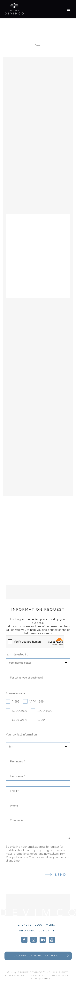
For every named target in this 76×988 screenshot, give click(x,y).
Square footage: (16, 693)
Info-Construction (34, 930)
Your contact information (21, 734)
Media (50, 924)
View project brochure (38, 480)
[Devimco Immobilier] (14, 8)
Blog (38, 924)
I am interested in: (17, 654)
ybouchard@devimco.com (40, 574)
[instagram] (33, 940)
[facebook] (24, 940)
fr (55, 930)
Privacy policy (40, 978)
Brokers (24, 924)
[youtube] (52, 940)
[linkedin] (43, 940)
